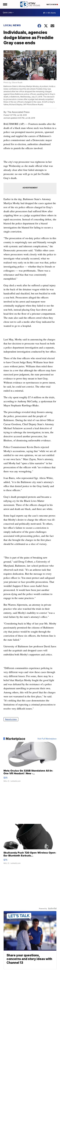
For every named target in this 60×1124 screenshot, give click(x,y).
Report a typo (11, 719)
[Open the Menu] (5, 4)
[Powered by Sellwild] (52, 908)
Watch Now (51, 4)
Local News (12, 25)
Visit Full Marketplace (47, 739)
